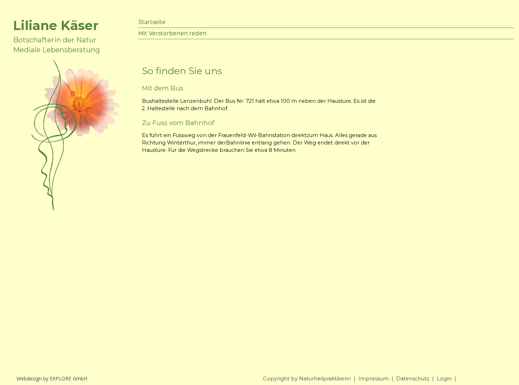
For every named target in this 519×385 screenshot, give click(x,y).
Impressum (373, 378)
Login (444, 378)
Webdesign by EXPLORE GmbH (52, 378)
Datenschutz (412, 378)
